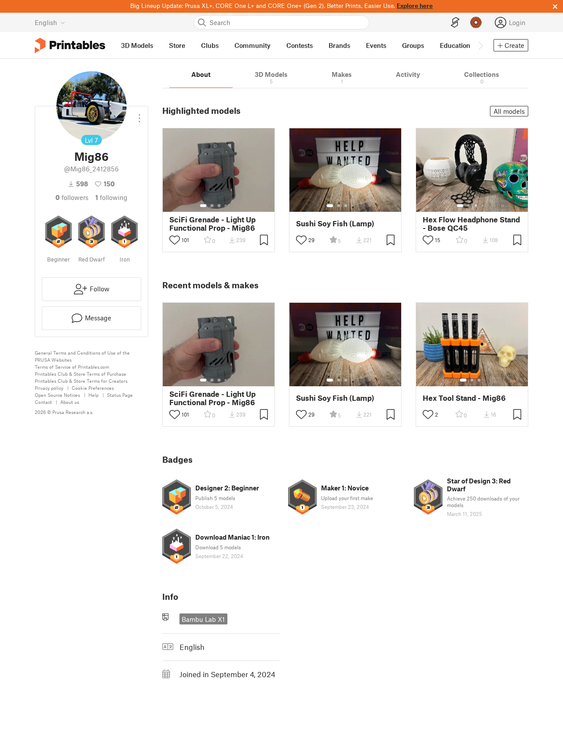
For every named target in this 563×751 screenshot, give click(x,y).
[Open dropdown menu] (139, 114)
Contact (43, 402)
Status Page (120, 395)
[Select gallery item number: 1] (203, 205)
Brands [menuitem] (339, 45)
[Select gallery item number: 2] (212, 205)
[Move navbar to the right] (480, 45)
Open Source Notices (57, 395)
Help (93, 395)
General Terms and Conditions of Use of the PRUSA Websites (82, 356)
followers (71, 197)
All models (509, 111)
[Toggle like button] (174, 240)
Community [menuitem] (252, 45)
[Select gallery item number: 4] (226, 205)
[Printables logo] (70, 45)
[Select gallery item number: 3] (219, 205)
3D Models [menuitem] (137, 45)
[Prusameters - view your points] (476, 22)
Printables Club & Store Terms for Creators (81, 381)
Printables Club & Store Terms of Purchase (80, 374)
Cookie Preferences (93, 388)
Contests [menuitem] (299, 45)
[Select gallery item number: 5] (232, 205)
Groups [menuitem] (413, 45)
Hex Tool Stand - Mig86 (464, 398)
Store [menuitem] (177, 45)
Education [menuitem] (455, 45)
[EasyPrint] (455, 22)
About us (69, 402)
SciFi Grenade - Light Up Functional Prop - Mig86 (212, 223)
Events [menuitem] (376, 45)
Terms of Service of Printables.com (72, 367)
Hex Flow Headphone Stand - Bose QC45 (471, 223)
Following (111, 197)
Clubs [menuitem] (210, 45)
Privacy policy (49, 388)
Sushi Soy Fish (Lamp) (335, 223)
